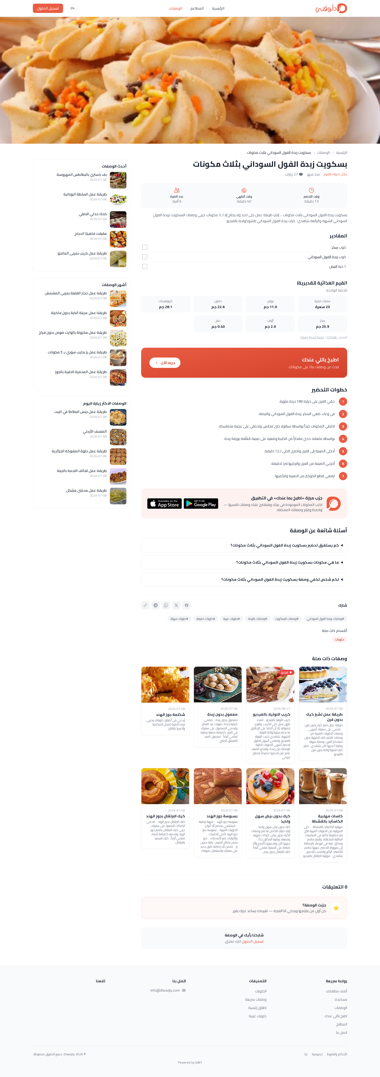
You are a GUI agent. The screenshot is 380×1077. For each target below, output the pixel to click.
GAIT (198, 1062)
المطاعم (197, 8)
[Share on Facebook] (187, 605)
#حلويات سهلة (179, 619)
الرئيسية (218, 8)
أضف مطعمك (336, 991)
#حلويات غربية (231, 619)
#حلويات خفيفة (205, 619)
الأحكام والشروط (337, 1054)
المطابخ (341, 1024)
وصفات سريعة (256, 999)
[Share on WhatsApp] (166, 605)
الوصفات (175, 8)
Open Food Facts (312, 337)
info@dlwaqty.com (165, 990)
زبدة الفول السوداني (323, 256)
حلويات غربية (258, 1016)
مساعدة (341, 999)
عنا (306, 1054)
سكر (335, 247)
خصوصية (317, 1054)
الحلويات (261, 991)
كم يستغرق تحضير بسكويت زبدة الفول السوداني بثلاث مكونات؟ (285, 545)
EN (72, 8)
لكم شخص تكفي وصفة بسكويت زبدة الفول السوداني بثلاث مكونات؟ (280, 579)
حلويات (339, 639)
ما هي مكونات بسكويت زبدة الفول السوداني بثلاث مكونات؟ (287, 562)
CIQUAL (332, 337)
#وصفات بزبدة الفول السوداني (325, 619)
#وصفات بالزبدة (257, 619)
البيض (333, 266)
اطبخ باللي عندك (335, 1016)
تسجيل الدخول (48, 8)
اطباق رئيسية (257, 1007)
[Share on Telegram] (155, 605)
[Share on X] (176, 605)
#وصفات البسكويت (287, 619)
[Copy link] (145, 605)
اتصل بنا (341, 1032)
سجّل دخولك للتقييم (335, 174)
